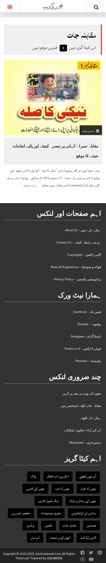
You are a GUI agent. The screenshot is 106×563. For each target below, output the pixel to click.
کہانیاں (35, 538)
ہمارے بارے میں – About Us (83, 230)
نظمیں (48, 525)
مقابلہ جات (69, 525)
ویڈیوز (30, 525)
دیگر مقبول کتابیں (48, 501)
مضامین (91, 525)
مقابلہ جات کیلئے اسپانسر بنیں (81, 406)
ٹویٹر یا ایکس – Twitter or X (82, 348)
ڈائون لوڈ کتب (88, 538)
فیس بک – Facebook (87, 312)
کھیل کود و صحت (60, 538)
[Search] (96, 7)
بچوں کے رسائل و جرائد (82, 501)
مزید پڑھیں (29, 185)
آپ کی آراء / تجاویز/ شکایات (82, 430)
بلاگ (33, 476)
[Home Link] (53, 5)
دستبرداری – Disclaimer (85, 442)
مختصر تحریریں (21, 513)
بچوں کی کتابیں (35, 489)
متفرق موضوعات (51, 513)
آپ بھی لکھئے (87, 476)
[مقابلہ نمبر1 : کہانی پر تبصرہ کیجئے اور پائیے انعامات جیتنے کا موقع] (53, 97)
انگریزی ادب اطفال (58, 476)
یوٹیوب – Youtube (89, 324)
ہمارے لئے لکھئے (90, 418)
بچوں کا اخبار (88, 489)
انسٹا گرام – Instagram (86, 336)
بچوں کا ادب (62, 489)
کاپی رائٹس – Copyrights (84, 254)
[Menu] (10, 6)
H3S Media (54, 558)
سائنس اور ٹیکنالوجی (83, 513)
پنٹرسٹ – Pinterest (88, 361)
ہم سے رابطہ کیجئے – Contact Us (78, 242)
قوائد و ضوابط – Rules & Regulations (76, 267)
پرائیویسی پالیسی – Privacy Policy (77, 279)
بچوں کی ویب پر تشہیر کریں (81, 393)
